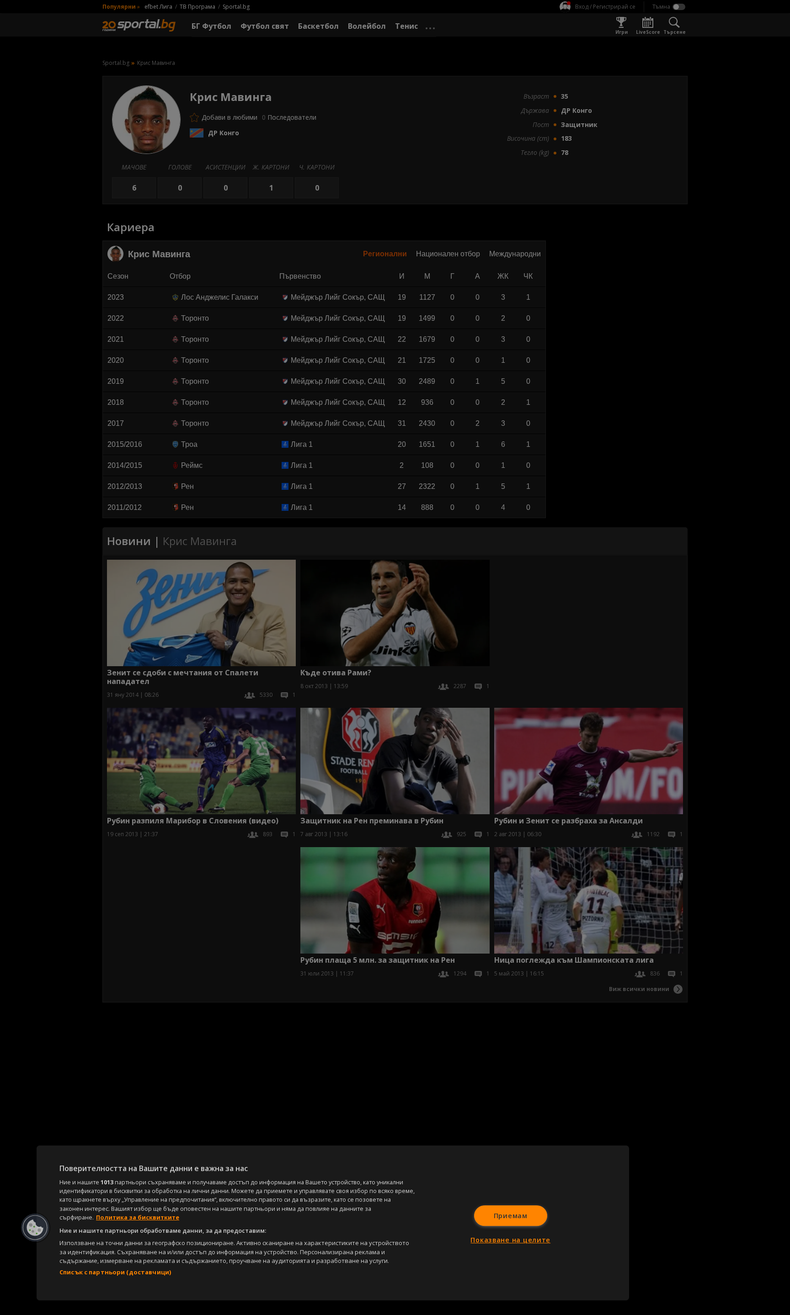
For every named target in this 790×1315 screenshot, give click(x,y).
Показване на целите (510, 1239)
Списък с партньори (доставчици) (115, 1272)
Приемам (511, 1215)
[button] (35, 1227)
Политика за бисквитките (137, 1217)
